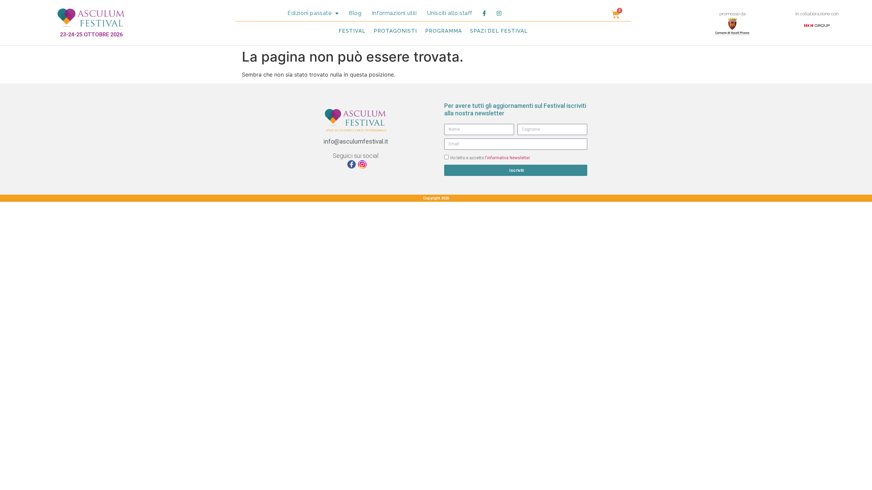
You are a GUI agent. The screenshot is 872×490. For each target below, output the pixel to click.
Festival (352, 31)
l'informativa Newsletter (507, 157)
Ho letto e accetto (490, 157)
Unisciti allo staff (449, 13)
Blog (355, 13)
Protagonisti (395, 31)
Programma (443, 31)
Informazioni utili (394, 13)
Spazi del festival (499, 31)
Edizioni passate (309, 13)
